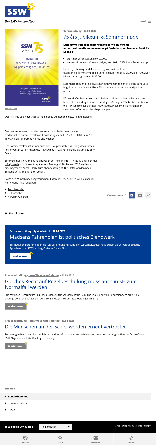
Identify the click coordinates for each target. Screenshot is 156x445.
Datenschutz (129, 425)
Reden (11, 410)
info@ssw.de (104, 105)
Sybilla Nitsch (42, 231)
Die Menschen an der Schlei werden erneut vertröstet (65, 327)
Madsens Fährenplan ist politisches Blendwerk (62, 237)
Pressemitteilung (17, 403)
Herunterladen (11, 108)
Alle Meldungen (18, 396)
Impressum (144, 425)
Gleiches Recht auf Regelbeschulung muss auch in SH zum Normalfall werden (71, 284)
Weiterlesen (20, 256)
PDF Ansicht (15, 193)
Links (118, 425)
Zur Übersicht (16, 189)
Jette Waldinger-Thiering (44, 275)
